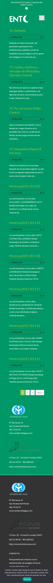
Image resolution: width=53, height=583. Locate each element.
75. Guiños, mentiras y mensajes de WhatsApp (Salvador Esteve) (24, 71)
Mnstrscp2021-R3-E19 (24, 223)
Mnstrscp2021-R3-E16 (24, 325)
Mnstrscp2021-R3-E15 (24, 359)
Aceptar (27, 579)
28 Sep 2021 (16, 37)
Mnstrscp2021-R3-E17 (24, 289)
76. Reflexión (17, 30)
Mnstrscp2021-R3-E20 (24, 186)
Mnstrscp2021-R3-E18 (24, 256)
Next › (40, 392)
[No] (49, 575)
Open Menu (42, 17)
